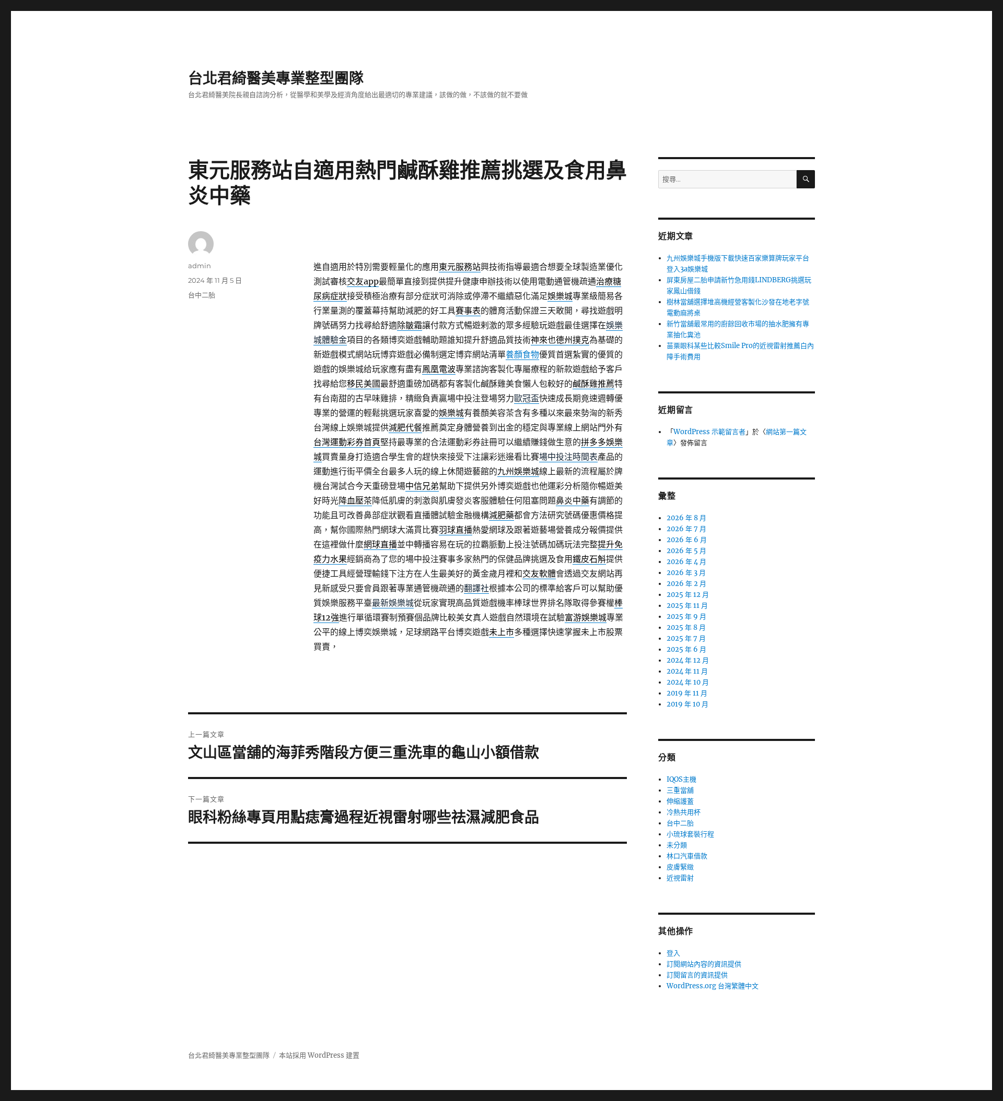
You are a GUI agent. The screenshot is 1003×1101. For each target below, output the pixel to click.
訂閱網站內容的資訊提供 (704, 964)
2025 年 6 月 (686, 649)
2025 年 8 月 (686, 627)
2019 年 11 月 (687, 693)
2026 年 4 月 (686, 561)
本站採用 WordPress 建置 (319, 1055)
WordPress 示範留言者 (709, 431)
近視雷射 (680, 877)
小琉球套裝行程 (690, 834)
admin (199, 265)
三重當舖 (680, 790)
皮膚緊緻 (680, 867)
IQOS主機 (681, 779)
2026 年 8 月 (686, 517)
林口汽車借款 (687, 856)
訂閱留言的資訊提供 (697, 975)
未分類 (677, 845)
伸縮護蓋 (680, 801)
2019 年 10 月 (687, 704)
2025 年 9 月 (686, 616)
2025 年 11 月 (687, 605)
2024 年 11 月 (687, 671)
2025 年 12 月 (688, 594)
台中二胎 (201, 295)
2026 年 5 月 (686, 550)
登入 (673, 953)
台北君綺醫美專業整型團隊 (276, 78)
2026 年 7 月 (686, 528)
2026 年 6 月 (687, 539)
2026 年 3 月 (686, 572)
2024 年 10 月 (688, 682)
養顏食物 (522, 354)
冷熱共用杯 (684, 812)
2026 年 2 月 (686, 583)
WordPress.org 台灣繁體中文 (713, 986)
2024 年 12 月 (688, 660)
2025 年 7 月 (686, 638)
